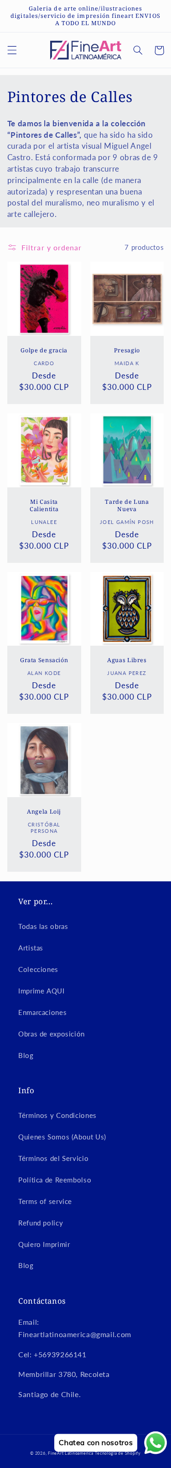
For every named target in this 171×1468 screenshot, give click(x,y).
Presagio (127, 350)
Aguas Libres (127, 660)
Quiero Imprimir (44, 1244)
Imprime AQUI (41, 991)
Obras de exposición (51, 1034)
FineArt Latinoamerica (70, 1453)
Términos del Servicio (53, 1158)
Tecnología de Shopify (117, 1453)
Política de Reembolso (54, 1180)
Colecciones (38, 969)
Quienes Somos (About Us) (62, 1137)
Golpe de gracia (44, 350)
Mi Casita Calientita (44, 505)
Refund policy (40, 1223)
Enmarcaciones (42, 1012)
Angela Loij (44, 811)
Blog (26, 1055)
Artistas (30, 948)
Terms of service (45, 1201)
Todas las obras (43, 926)
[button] (11, 50)
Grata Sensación (44, 660)
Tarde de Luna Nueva (127, 505)
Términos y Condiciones (57, 1115)
